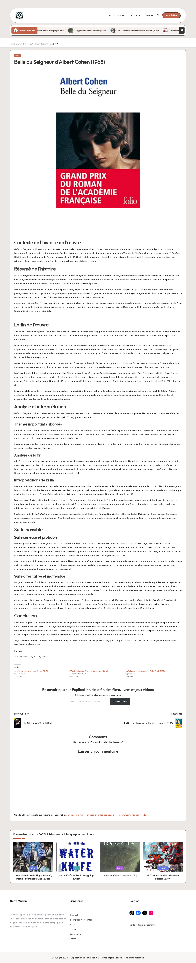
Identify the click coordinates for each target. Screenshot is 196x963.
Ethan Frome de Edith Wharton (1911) (161, 30)
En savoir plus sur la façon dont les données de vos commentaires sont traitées (108, 814)
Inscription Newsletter (81, 919)
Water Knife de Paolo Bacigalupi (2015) (76, 877)
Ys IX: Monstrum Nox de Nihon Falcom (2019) (112, 30)
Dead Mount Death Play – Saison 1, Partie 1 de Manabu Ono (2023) (33, 877)
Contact (74, 914)
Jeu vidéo (163, 868)
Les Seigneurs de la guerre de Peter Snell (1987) (145, 671)
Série (33, 868)
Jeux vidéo (75, 933)
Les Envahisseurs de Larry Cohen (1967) (31, 671)
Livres (73, 929)
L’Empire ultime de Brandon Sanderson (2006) (89, 671)
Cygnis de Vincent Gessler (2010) (65, 30)
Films (72, 924)
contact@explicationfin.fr (142, 924)
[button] (171, 15)
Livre (17, 55)
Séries (73, 938)
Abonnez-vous (120, 701)
